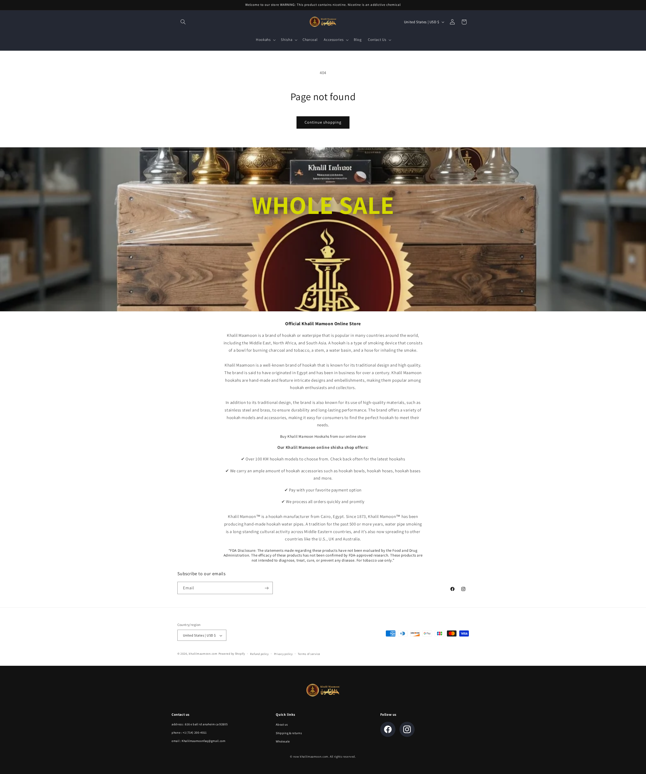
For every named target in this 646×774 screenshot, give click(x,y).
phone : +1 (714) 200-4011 (189, 732)
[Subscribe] (266, 588)
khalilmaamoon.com (203, 654)
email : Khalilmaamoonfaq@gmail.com (198, 741)
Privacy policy (283, 654)
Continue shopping (323, 122)
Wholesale (283, 741)
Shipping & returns (289, 733)
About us (282, 724)
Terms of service (309, 654)
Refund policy (259, 654)
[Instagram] (407, 729)
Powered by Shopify (232, 654)
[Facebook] (387, 729)
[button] (183, 22)
